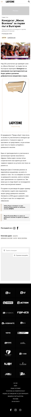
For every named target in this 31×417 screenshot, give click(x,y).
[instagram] (15, 410)
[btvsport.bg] (23, 333)
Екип (15, 386)
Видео (3, 17)
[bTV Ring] (23, 313)
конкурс (15, 236)
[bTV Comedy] (23, 293)
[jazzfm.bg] (8, 373)
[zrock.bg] (23, 373)
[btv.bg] (8, 293)
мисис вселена (22, 238)
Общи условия (15, 388)
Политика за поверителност (15, 391)
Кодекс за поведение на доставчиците (15, 393)
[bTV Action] (23, 303)
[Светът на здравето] (8, 353)
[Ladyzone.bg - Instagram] (14, 228)
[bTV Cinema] (8, 303)
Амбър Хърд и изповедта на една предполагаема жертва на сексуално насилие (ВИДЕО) (14, 207)
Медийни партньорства (15, 396)
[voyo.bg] (8, 333)
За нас (15, 383)
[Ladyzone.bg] (10, 2)
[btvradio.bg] (23, 353)
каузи (15, 238)
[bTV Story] (8, 313)
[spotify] (20, 410)
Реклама (15, 399)
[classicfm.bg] (23, 363)
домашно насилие (6, 238)
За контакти (15, 401)
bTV (7, 17)
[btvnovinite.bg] (8, 323)
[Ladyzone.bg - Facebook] (17, 232)
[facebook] (11, 410)
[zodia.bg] (23, 343)
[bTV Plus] (23, 323)
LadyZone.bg (11, 38)
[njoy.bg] (8, 363)
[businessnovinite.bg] (8, 343)
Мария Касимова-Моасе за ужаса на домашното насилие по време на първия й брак (16, 217)
